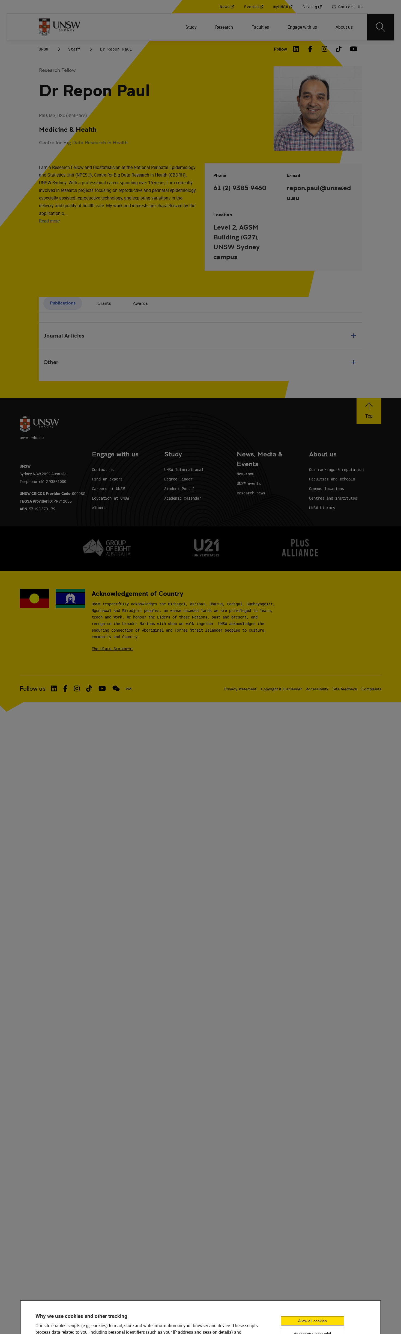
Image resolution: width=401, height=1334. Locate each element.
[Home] (59, 27)
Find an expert (107, 479)
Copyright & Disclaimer (281, 689)
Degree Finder (178, 479)
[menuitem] (192, 27)
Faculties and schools (332, 479)
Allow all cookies (312, 1321)
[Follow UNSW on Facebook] (65, 688)
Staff (74, 49)
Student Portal (179, 488)
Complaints (371, 689)
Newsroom (245, 473)
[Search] (380, 27)
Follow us (33, 688)
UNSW (44, 49)
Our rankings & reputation (336, 469)
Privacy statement (240, 689)
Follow (280, 49)
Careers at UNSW (108, 488)
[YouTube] (353, 49)
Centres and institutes (333, 498)
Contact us (103, 469)
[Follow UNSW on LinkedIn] (54, 688)
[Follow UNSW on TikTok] (89, 688)
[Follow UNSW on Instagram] (77, 688)
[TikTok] (339, 49)
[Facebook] (310, 49)
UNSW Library (322, 507)
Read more (49, 221)
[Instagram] (325, 49)
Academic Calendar (182, 498)
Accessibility (317, 689)
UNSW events (249, 483)
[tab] (62, 303)
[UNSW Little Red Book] (128, 689)
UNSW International (184, 469)
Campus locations (326, 488)
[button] (369, 411)
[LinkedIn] (296, 49)
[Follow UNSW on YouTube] (102, 688)
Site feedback (345, 689)
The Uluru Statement (112, 648)
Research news (251, 493)
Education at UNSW (110, 498)
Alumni (98, 507)
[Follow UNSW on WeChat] (116, 688)
